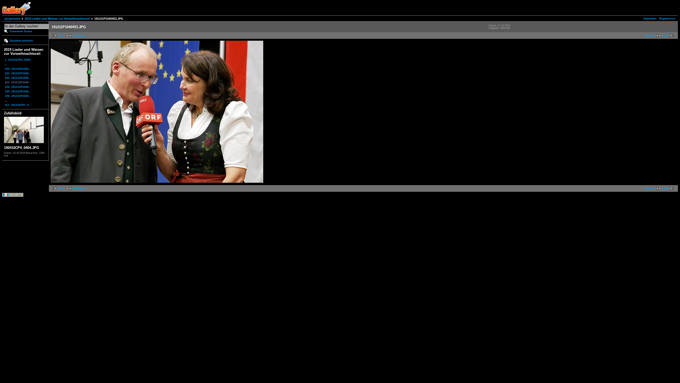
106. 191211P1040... (18, 95)
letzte (665, 35)
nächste (649, 35)
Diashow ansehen (21, 40)
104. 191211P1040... (18, 86)
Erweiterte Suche (21, 31)
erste (61, 35)
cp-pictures (12, 18)
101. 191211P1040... (18, 73)
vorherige (79, 35)
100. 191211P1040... (18, 68)
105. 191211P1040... (18, 91)
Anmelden (649, 18)
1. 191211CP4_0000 (18, 59)
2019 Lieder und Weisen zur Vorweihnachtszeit (57, 18)
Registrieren (667, 18)
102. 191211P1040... (18, 77)
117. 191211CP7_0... (18, 104)
